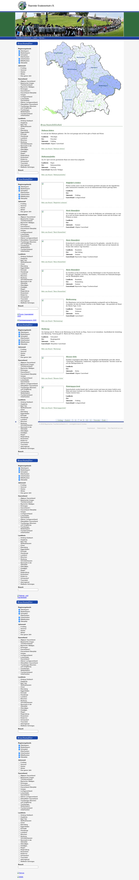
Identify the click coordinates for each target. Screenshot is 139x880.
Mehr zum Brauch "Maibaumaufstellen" (53, 175)
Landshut (24, 138)
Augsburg (24, 123)
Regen (23, 153)
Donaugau (24, 89)
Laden (35, 38)
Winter (23, 74)
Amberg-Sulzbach (27, 121)
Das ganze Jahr (26, 76)
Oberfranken (25, 57)
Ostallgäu (24, 151)
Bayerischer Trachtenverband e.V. (56, 424)
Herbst (23, 72)
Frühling (23, 68)
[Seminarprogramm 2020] (26, 320)
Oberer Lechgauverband (29, 102)
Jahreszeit (22, 66)
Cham (23, 128)
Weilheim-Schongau (27, 167)
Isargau (23, 95)
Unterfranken (25, 59)
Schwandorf (25, 161)
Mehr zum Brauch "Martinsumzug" (52, 321)
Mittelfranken (25, 61)
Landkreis (22, 118)
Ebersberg (24, 130)
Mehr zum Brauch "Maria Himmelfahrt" (53, 262)
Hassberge (24, 136)
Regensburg (25, 155)
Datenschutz (101, 428)
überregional (25, 165)
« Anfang (59, 420)
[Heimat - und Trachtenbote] (27, 597)
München (24, 140)
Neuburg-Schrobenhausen (26, 143)
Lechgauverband (26, 97)
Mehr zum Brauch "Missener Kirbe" (52, 378)
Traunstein (24, 163)
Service (41, 38)
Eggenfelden (25, 132)
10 (87, 420)
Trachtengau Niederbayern (25, 111)
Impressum (91, 428)
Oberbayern (25, 51)
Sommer (23, 70)
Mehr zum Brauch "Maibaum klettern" (53, 149)
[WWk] (20, 877)
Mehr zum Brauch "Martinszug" (51, 349)
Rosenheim (24, 157)
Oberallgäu (24, 149)
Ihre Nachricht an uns (115, 428)
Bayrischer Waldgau (27, 87)
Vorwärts (97, 420)
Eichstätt (23, 134)
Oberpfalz (24, 63)
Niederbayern (25, 53)
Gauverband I (25, 91)
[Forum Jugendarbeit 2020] (27, 316)
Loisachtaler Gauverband (25, 99)
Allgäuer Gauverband (28, 81)
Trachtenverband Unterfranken (26, 114)
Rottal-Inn (24, 159)
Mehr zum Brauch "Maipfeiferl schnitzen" (54, 202)
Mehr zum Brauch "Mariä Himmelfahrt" (53, 232)
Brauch (20, 170)
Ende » (104, 420)
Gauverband (22, 79)
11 (91, 420)
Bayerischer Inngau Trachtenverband (27, 84)
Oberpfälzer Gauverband (29, 104)
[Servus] (20, 873)
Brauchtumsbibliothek (23, 38)
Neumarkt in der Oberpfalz (26, 146)
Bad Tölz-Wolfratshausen (26, 125)
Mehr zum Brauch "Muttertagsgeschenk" (53, 408)
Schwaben (24, 55)
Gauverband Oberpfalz (28, 93)
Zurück (67, 420)
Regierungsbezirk (24, 49)
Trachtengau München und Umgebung (28, 107)
